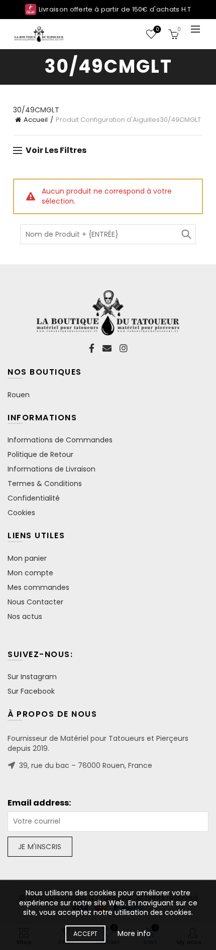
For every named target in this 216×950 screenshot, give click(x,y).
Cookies (21, 513)
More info (134, 933)
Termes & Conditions (45, 484)
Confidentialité (34, 498)
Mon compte (30, 573)
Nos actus (25, 616)
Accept (85, 933)
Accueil (36, 119)
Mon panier (27, 558)
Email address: (39, 803)
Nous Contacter (35, 602)
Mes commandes (38, 587)
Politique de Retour (40, 454)
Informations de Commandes (60, 440)
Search (186, 234)
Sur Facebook (31, 691)
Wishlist (157, 30)
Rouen (19, 395)
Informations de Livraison (51, 469)
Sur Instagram (32, 677)
